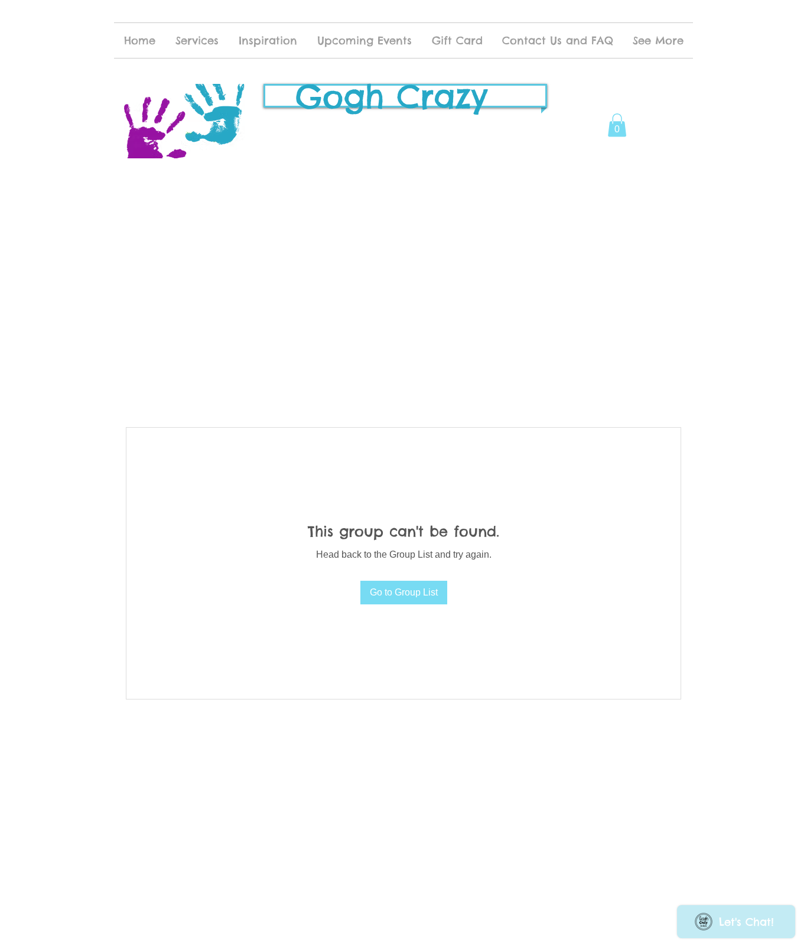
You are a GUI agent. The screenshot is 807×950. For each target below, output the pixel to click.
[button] (617, 124)
